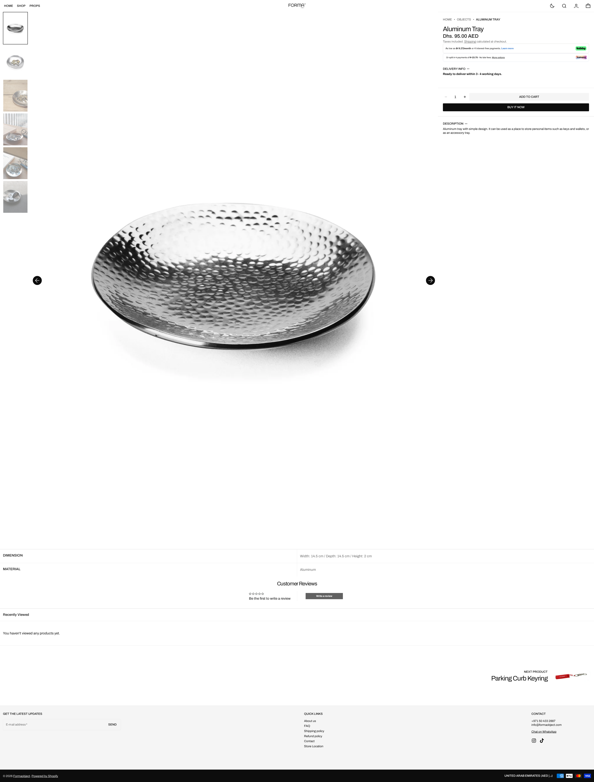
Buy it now (516, 107)
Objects (464, 19)
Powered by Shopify (45, 776)
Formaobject (21, 776)
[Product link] (541, 676)
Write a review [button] (324, 596)
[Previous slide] (37, 280)
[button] (564, 6)
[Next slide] (430, 280)
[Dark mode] (552, 6)
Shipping (470, 41)
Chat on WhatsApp (543, 731)
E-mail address (16, 724)
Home (447, 19)
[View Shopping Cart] (588, 6)
